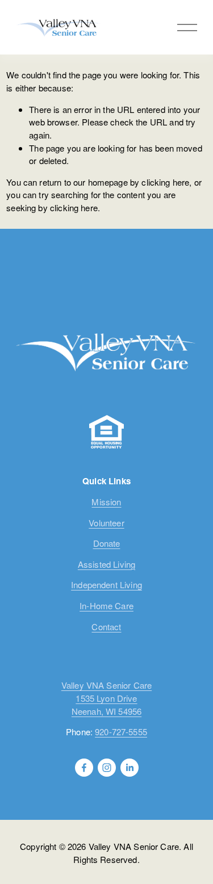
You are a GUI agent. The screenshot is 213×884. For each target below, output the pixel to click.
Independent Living (106, 584)
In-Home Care (106, 605)
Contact (106, 626)
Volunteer (106, 523)
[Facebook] (84, 768)
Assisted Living (106, 564)
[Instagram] (107, 768)
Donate (106, 543)
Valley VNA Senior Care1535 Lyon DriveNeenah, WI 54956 (106, 698)
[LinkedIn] (129, 768)
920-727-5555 (121, 732)
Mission (106, 502)
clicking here (165, 182)
